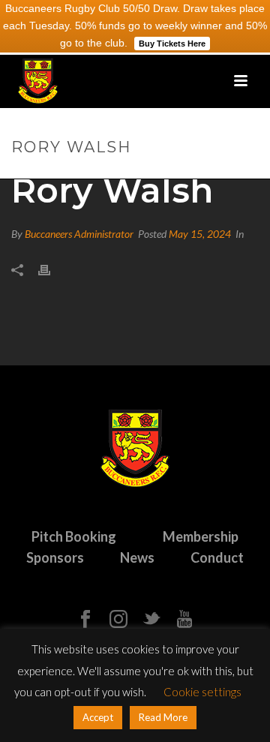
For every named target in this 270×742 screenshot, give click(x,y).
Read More (163, 717)
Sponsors (55, 557)
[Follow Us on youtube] (185, 619)
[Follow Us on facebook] (85, 619)
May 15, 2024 (200, 233)
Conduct (217, 557)
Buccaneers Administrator (79, 233)
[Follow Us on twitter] (151, 619)
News (137, 557)
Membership (200, 536)
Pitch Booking (74, 536)
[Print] (51, 269)
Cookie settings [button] (203, 691)
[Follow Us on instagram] (119, 619)
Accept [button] (97, 717)
